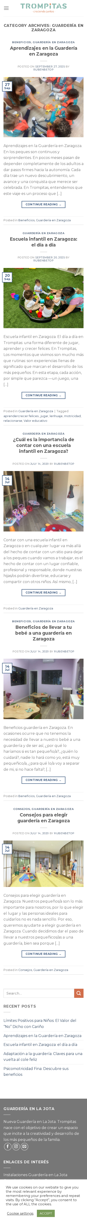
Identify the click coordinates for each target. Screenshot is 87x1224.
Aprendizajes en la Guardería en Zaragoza (43, 51)
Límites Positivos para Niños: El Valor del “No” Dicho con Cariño (39, 1023)
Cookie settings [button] (20, 1213)
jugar (44, 416)
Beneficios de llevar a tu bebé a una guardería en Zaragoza (43, 633)
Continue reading (44, 204)
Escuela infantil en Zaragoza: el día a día (43, 242)
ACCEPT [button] (46, 1213)
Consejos (21, 809)
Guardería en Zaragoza (54, 42)
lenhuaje (56, 416)
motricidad (72, 416)
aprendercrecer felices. (21, 416)
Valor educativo (35, 420)
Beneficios (21, 42)
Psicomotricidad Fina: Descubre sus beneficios (35, 1071)
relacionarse (12, 420)
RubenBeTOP (43, 69)
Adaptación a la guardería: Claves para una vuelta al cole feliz (42, 1057)
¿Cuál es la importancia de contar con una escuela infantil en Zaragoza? (43, 445)
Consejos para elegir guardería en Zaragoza (43, 817)
